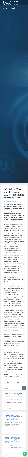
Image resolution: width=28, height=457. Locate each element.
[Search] (24, 388)
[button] (25, 3)
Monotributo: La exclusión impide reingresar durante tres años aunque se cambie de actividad (14, 395)
